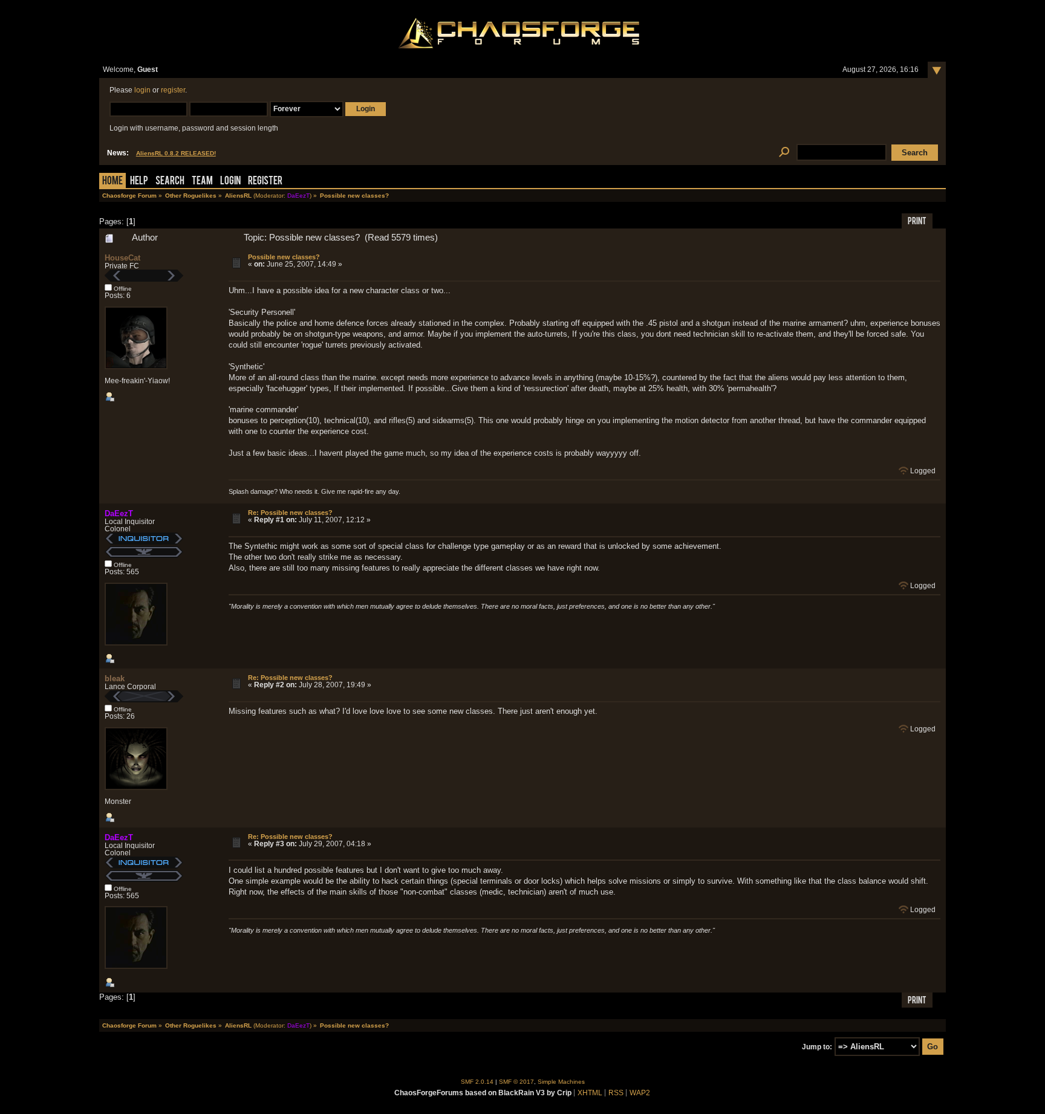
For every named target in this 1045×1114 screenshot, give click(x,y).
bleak (115, 678)
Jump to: (817, 1047)
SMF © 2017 (516, 1081)
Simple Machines (561, 1081)
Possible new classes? (284, 257)
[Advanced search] (784, 152)
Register (265, 181)
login (142, 90)
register (173, 90)
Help (139, 181)
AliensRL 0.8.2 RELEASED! (176, 153)
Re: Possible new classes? (290, 512)
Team (202, 181)
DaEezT (298, 195)
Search (169, 181)
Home (112, 181)
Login (230, 181)
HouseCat (122, 257)
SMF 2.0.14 (477, 1081)
